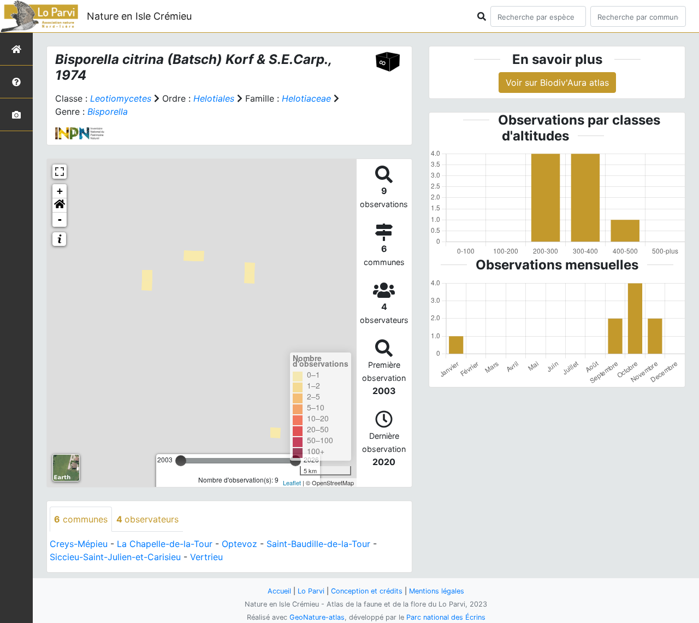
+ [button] (60, 191)
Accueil (279, 591)
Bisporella (107, 111)
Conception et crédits (366, 591)
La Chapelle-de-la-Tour (164, 543)
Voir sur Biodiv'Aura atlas (557, 82)
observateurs (147, 519)
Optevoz (239, 543)
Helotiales (213, 98)
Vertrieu (206, 556)
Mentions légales (436, 591)
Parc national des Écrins (445, 617)
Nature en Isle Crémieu (139, 16)
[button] (59, 205)
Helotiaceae (306, 98)
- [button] (60, 219)
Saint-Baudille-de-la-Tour (318, 543)
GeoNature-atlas (317, 617)
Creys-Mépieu (79, 543)
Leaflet (292, 482)
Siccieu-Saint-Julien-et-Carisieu (115, 556)
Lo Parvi (311, 591)
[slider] (180, 460)
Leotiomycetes (120, 98)
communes (81, 519)
